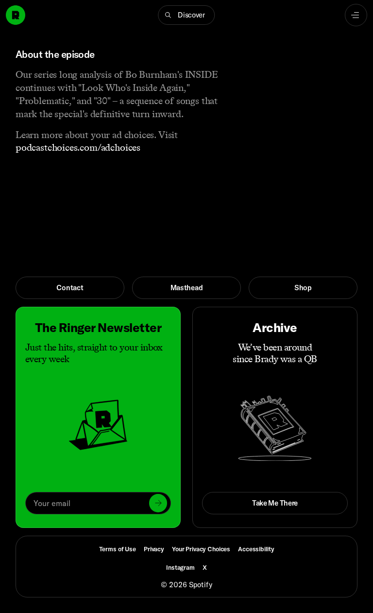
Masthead (186, 287)
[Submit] (158, 503)
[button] (186, 15)
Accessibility (256, 549)
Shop (303, 287)
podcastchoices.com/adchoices (78, 147)
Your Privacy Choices (201, 549)
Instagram (180, 567)
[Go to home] (15, 15)
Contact (69, 287)
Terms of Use (117, 549)
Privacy (154, 549)
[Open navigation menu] (356, 15)
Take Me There (275, 503)
